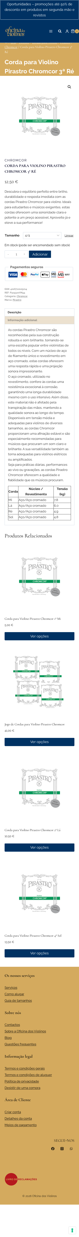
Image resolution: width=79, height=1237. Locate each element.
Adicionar (40, 254)
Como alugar (14, 994)
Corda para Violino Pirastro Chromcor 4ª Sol (33, 936)
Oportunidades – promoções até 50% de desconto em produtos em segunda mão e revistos (40, 9)
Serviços (11, 987)
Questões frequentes (20, 1044)
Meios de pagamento (21, 1125)
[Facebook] (53, 1148)
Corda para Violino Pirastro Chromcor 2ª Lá (32, 830)
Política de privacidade (22, 1081)
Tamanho (12, 235)
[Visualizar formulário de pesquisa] (59, 31)
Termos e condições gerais (25, 1068)
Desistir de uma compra (22, 1088)
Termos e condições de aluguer (28, 1075)
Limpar (69, 235)
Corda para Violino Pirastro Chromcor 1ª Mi (33, 619)
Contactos (12, 1025)
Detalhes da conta (18, 1118)
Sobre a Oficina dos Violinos (25, 1031)
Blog (8, 1038)
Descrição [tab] (14, 312)
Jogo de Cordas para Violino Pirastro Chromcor (35, 724)
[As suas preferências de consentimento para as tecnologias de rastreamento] (72, 1230)
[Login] (67, 31)
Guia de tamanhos (18, 1000)
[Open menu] (50, 31)
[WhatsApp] (71, 1148)
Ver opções (39, 636)
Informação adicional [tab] (22, 320)
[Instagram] (62, 1148)
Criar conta (13, 1112)
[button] (69, 86)
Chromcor (16, 160)
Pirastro (17, 300)
